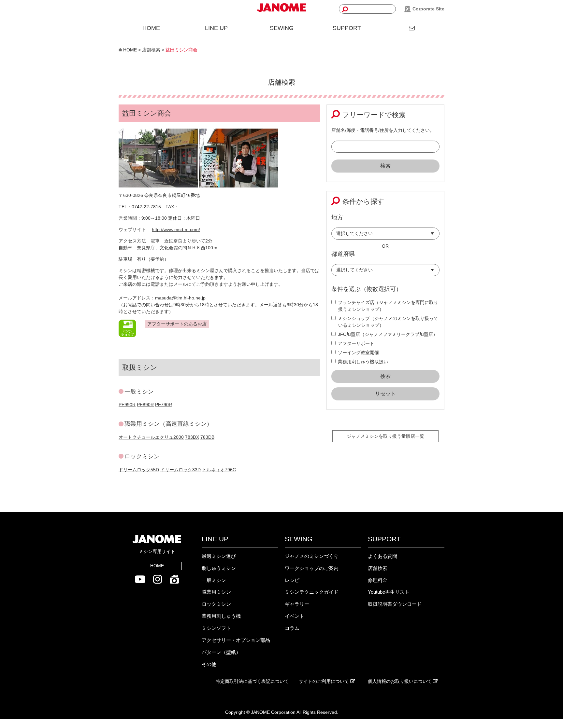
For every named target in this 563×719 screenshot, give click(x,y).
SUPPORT (347, 28)
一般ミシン (214, 580)
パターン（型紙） (221, 652)
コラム (292, 628)
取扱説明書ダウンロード (395, 604)
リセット (385, 393)
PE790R (163, 404)
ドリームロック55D (139, 469)
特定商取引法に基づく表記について (252, 681)
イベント (294, 616)
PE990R (127, 404)
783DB (207, 437)
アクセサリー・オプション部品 (236, 640)
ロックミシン (216, 604)
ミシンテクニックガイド (312, 592)
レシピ (292, 580)
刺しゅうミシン (219, 568)
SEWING (282, 28)
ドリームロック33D (180, 469)
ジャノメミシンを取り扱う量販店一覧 (385, 436)
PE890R (145, 404)
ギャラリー (297, 604)
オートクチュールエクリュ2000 (151, 437)
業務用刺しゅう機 (221, 616)
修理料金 (377, 580)
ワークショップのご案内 (312, 568)
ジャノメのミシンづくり (312, 556)
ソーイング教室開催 (358, 352)
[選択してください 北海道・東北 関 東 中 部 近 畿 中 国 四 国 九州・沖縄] (385, 235)
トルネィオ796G (219, 469)
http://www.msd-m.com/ (176, 229)
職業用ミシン (216, 592)
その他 (209, 664)
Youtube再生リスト (389, 592)
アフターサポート (356, 343)
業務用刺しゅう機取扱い (363, 361)
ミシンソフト (216, 628)
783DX (192, 437)
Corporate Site (427, 8)
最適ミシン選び (219, 556)
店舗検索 (377, 568)
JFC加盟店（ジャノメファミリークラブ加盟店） (388, 334)
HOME (151, 28)
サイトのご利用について (324, 681)
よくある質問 (382, 556)
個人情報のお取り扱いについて (400, 681)
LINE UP (216, 28)
